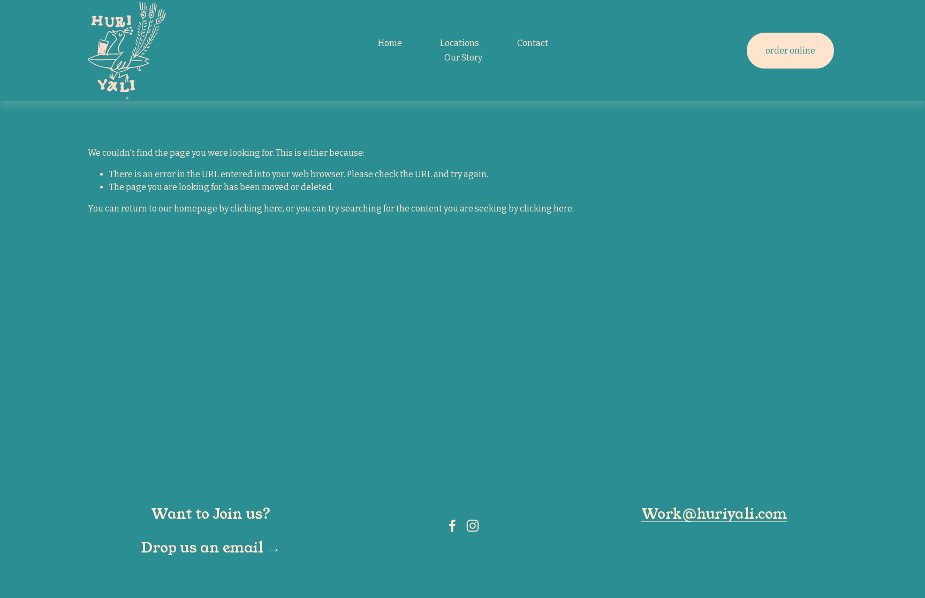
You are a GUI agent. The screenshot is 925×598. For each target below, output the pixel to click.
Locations (459, 43)
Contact (532, 43)
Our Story (463, 57)
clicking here (256, 208)
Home (390, 43)
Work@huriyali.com (714, 514)
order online (790, 51)
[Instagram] (472, 525)
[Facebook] (452, 525)
